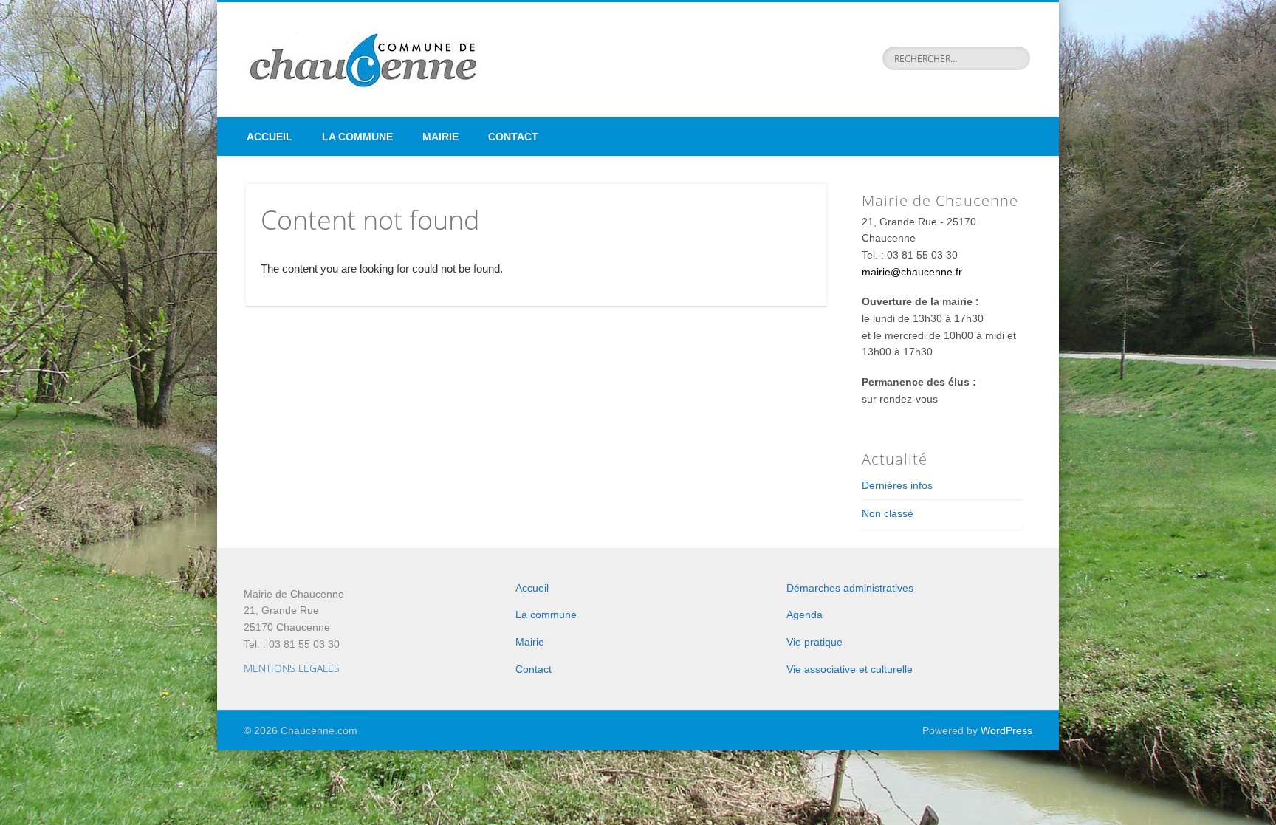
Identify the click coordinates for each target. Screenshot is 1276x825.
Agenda (804, 614)
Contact (513, 137)
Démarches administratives (849, 588)
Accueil (269, 137)
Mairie (440, 137)
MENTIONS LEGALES (292, 668)
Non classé (887, 513)
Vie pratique (814, 642)
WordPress (1006, 730)
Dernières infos (897, 485)
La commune (357, 137)
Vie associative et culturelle (849, 669)
